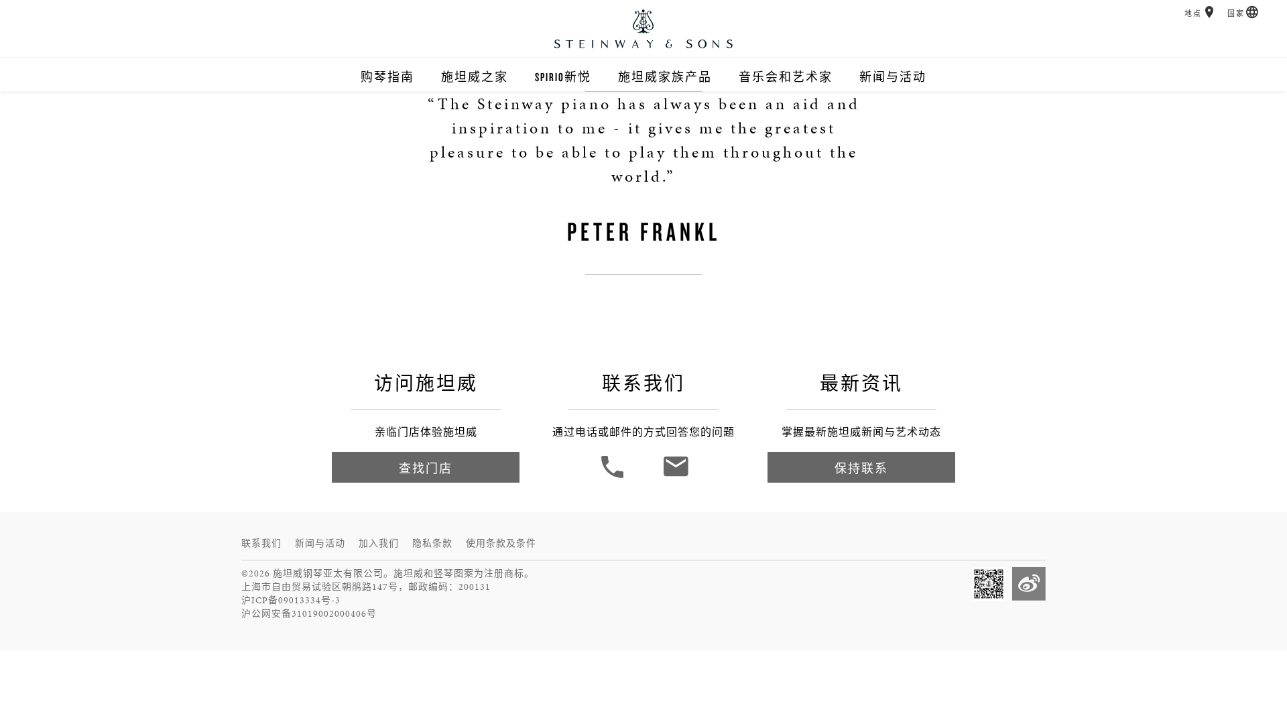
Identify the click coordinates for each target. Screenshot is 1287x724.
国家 (1236, 14)
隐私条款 (432, 543)
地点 (1193, 14)
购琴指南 (387, 77)
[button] (1209, 12)
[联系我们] (675, 476)
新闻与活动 (892, 77)
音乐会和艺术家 (786, 77)
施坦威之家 (474, 77)
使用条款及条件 (501, 543)
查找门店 (425, 468)
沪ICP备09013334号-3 (291, 600)
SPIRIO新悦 (563, 77)
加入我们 (379, 543)
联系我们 (261, 543)
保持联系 (861, 468)
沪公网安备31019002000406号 (309, 613)
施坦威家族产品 (665, 77)
